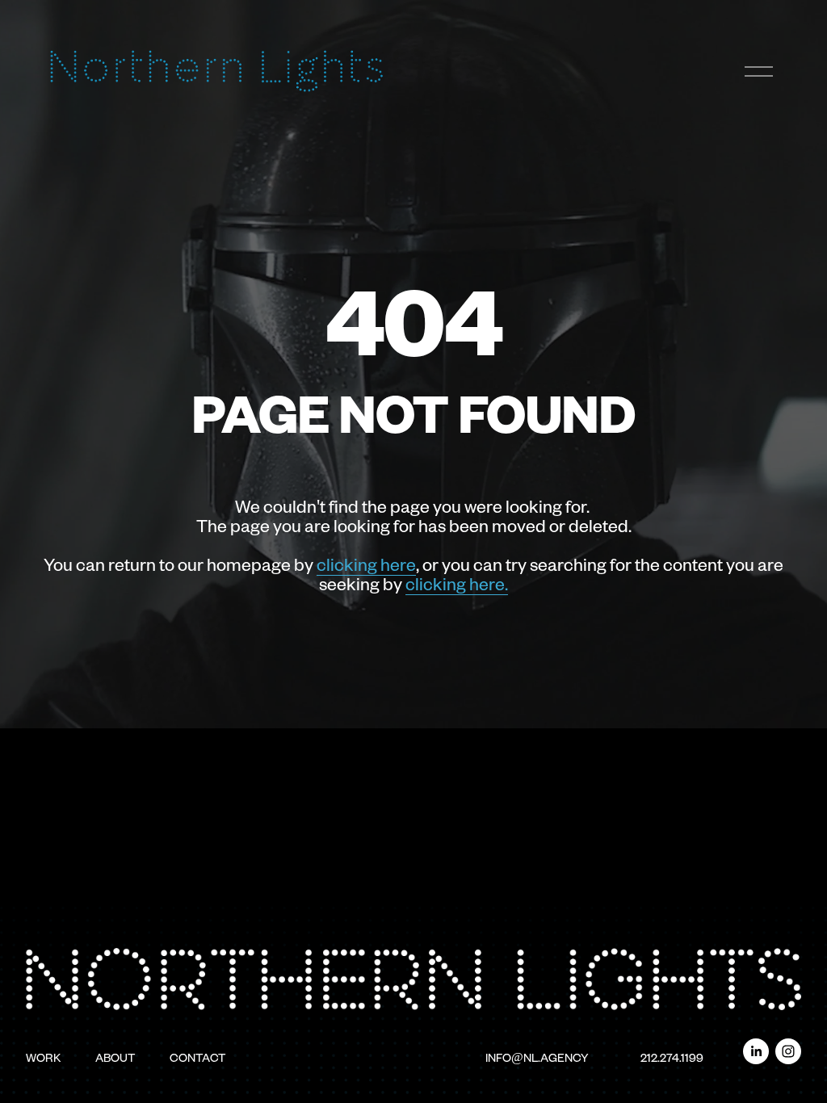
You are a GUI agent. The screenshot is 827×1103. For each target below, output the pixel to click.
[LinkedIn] (756, 1051)
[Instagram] (788, 1051)
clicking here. (456, 583)
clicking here (366, 563)
